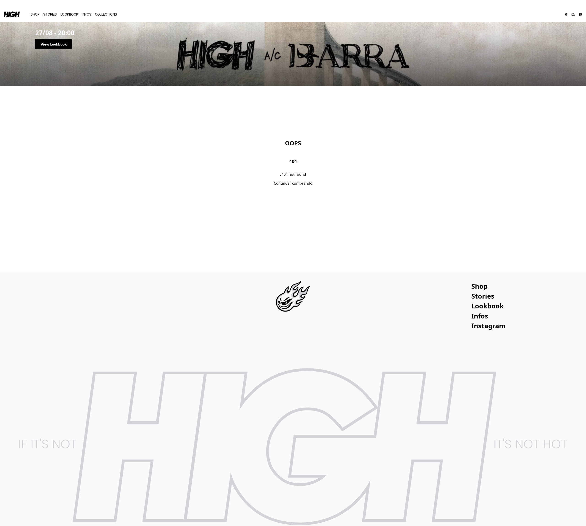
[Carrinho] (580, 14)
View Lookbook (54, 44)
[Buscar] (573, 14)
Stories (50, 14)
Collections (106, 14)
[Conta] (566, 14)
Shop (35, 14)
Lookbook (69, 14)
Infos (86, 14)
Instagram (488, 325)
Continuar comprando (293, 183)
